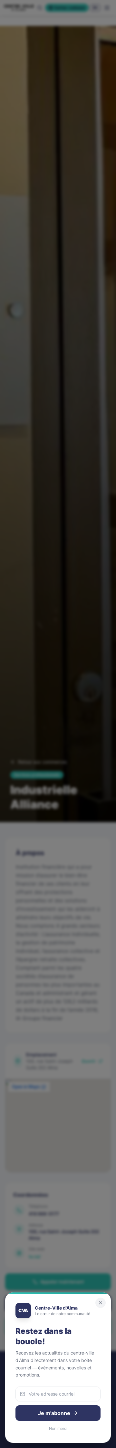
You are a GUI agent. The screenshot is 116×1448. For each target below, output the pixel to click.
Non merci (58, 1428)
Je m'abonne (54, 1413)
